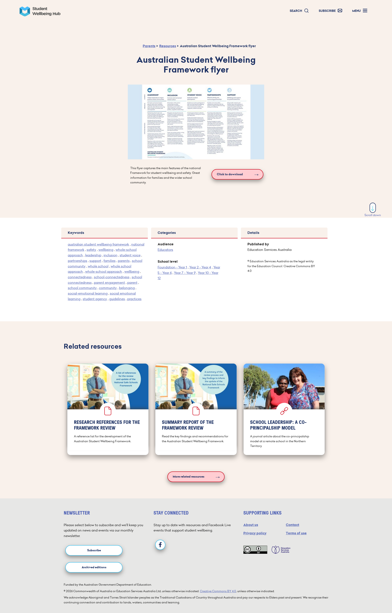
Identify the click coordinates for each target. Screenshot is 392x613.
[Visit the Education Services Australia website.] (279, 550)
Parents (149, 46)
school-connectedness (111, 277)
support (95, 260)
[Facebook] (160, 545)
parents (124, 260)
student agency (95, 299)
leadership (93, 255)
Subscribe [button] (94, 550)
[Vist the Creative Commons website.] (255, 550)
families (110, 260)
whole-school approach (103, 271)
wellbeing (105, 249)
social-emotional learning (88, 293)
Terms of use (296, 533)
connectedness (80, 277)
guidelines (117, 299)
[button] (299, 11)
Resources (167, 46)
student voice (130, 255)
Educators (165, 249)
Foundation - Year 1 (172, 267)
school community (82, 288)
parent (132, 282)
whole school (98, 266)
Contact (292, 525)
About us (250, 525)
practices (134, 299)
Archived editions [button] (94, 567)
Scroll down (372, 215)
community (108, 288)
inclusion (110, 255)
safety (91, 249)
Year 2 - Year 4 (200, 267)
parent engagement (109, 282)
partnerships (77, 260)
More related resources (188, 477)
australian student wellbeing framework (98, 244)
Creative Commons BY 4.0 (218, 591)
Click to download (230, 174)
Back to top (373, 597)
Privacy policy (254, 533)
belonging (127, 288)
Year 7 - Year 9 (185, 272)
